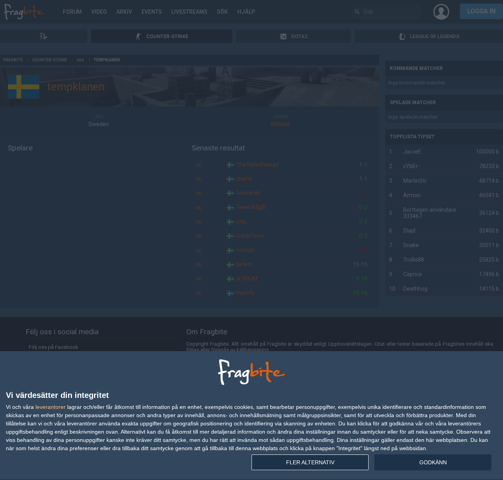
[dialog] (251, 416)
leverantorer (50, 407)
